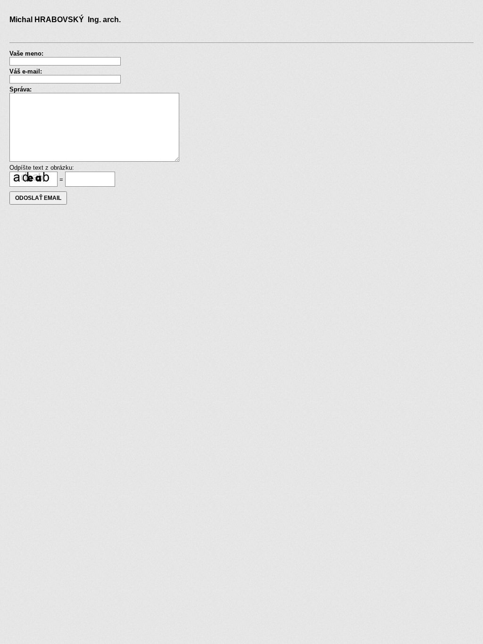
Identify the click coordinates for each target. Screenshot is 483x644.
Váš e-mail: (25, 71)
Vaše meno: (26, 53)
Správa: (20, 89)
